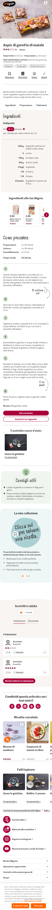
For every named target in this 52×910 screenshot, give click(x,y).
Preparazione (26, 105)
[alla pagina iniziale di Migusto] (9, 2)
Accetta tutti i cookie (20, 906)
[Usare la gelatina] (14, 788)
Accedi (28, 576)
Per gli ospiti (21, 66)
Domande (33, 620)
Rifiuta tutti (38, 906)
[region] (26, 896)
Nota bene (24, 129)
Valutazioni (41, 105)
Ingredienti (10, 105)
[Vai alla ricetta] (14, 741)
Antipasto (8, 66)
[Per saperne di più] (16, 455)
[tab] (26, 861)
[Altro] (45, 652)
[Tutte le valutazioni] (8, 49)
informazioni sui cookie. (33, 901)
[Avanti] (46, 214)
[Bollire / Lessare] (38, 788)
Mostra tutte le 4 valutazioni (19, 680)
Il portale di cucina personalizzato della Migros (22, 810)
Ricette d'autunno (37, 66)
